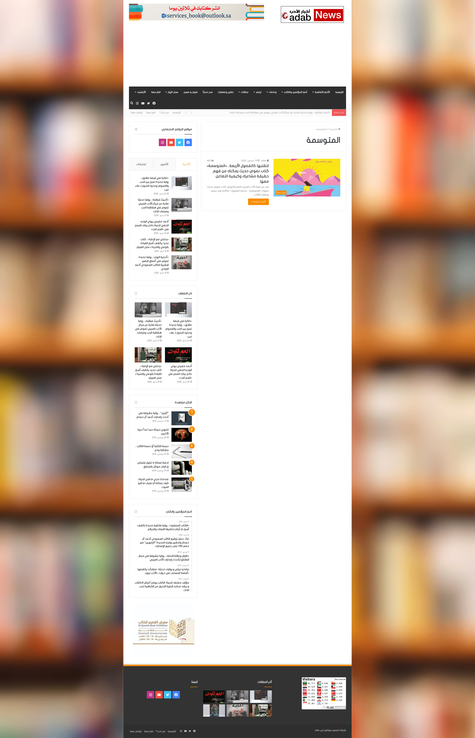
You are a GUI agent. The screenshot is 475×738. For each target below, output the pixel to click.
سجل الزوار (173, 92)
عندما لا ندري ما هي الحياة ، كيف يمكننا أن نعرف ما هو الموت (153, 483)
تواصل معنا (137, 112)
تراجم (258, 92)
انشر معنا (155, 92)
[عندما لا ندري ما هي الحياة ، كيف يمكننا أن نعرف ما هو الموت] (181, 484)
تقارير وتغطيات (226, 92)
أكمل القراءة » (258, 201)
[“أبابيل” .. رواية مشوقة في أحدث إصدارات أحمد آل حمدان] (181, 418)
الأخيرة (186, 164)
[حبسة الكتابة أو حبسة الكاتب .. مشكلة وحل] (181, 451)
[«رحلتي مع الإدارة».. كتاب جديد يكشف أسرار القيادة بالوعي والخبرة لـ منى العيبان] (181, 244)
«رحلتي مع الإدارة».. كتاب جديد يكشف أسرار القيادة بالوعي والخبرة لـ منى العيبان (153, 243)
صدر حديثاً (208, 92)
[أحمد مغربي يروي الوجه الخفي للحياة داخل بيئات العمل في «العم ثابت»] (181, 227)
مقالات (244, 92)
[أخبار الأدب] (311, 15)
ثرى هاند (319, 730)
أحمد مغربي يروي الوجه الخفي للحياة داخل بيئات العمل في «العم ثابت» (291, 112)
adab (263, 161)
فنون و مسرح (191, 92)
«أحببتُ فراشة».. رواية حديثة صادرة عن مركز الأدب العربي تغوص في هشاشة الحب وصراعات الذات (148, 329)
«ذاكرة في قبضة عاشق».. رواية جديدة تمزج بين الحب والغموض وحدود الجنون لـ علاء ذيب (178, 329)
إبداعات (272, 92)
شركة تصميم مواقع (335, 730)
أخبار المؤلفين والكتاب (295, 92)
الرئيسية (339, 92)
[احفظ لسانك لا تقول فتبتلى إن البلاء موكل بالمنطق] (181, 468)
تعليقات (141, 164)
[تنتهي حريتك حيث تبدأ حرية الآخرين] (181, 435)
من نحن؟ (164, 112)
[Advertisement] (237, 59)
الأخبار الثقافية (322, 92)
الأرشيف (141, 92)
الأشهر (164, 164)
